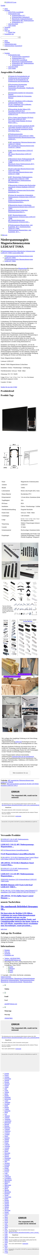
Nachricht (7, 27)
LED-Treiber (12, 25)
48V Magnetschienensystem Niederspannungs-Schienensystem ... (19, 221)
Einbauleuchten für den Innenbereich (23, 756)
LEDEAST (18, 742)
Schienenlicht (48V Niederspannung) (23, 20)
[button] (20, 773)
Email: (12, 960)
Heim (6, 8)
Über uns (7, 30)
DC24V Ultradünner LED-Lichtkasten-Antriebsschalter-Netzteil (19, 105)
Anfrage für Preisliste (7, 942)
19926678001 (8, 1018)
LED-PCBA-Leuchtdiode (15, 12)
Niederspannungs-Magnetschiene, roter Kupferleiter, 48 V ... (19, 231)
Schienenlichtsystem (14, 14)
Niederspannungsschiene (27, 980)
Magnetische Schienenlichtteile (10, 980)
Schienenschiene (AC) (18, 15)
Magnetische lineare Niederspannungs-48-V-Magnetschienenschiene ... (21, 164)
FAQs (6, 29)
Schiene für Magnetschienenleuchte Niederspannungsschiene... (18, 201)
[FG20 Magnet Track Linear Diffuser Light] (15, 850)
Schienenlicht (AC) (17, 22)
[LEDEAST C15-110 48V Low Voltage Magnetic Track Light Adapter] (20, 870)
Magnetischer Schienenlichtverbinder (11, 982)
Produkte (7, 10)
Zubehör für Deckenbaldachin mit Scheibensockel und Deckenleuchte (18, 80)
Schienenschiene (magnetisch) (21, 17)
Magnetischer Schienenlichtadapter (22, 19)
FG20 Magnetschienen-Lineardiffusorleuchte (18, 854)
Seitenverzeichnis (6, 977)
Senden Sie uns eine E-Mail (9, 387)
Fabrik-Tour (11, 32)
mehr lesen (4, 929)
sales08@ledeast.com (10, 1004)
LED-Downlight (13, 24)
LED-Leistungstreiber (7, 978)
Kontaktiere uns (9, 34)
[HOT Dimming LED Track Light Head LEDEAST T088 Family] (20, 881)
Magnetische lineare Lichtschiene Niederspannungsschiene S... (18, 211)
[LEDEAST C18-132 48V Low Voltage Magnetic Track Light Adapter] (20, 841)
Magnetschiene (27, 982)
